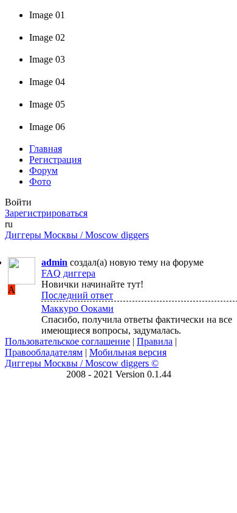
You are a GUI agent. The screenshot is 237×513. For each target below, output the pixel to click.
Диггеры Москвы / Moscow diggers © (82, 363)
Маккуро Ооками (77, 308)
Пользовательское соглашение (67, 341)
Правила (155, 341)
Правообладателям (44, 352)
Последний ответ (77, 295)
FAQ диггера (68, 273)
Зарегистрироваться (46, 213)
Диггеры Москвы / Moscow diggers (77, 235)
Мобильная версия (128, 352)
